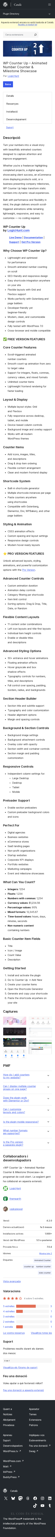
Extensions (35, 1419)
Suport (10, 127)
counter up (29, 1266)
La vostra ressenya (14, 1332)
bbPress (9, 1471)
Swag (33, 1451)
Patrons (33, 1425)
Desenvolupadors (13, 1445)
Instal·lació (12, 111)
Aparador (34, 1409)
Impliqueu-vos (36, 1435)
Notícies (7, 1414)
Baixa (8, 84)
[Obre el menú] (50, 4)
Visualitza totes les (41, 1332)
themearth (15, 1198)
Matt (7, 1466)
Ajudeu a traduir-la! (27, 24)
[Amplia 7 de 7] (47, 1043)
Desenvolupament (16, 119)
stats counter (45, 1273)
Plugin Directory (11, 13)
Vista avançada (12, 1281)
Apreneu (7, 1435)
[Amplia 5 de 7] (47, 1020)
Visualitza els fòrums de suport (20, 1367)
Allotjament (9, 1419)
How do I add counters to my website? (16, 1076)
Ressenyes (12, 103)
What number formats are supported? (15, 1132)
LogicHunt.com (18, 230)
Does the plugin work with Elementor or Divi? (16, 1099)
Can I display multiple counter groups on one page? (19, 1088)
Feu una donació (40, 1445)
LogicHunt (13, 75)
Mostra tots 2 (45, 1253)
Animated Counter (42, 1260)
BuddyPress (11, 1477)
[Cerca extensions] (35, 35)
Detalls (10, 95)
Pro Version (28, 569)
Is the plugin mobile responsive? (21, 1121)
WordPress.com (13, 1461)
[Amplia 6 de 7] (47, 1031)
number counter (43, 1266)
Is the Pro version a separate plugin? (13, 1143)
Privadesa (8, 1425)
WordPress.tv (12, 1451)
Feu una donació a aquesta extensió (23, 1390)
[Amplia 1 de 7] (22, 1020)
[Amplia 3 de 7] (22, 1042)
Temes (33, 1414)
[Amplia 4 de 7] (22, 1053)
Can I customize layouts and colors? (14, 1111)
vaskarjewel (16, 1209)
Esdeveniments (37, 1440)
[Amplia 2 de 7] (22, 1031)
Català (13, 1490)
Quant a (7, 1409)
